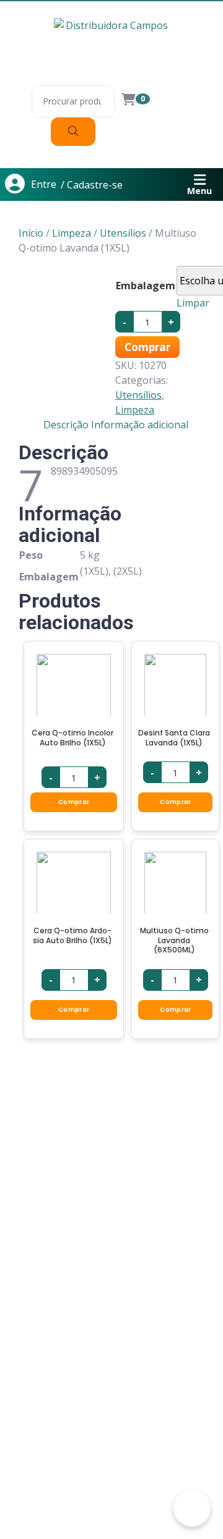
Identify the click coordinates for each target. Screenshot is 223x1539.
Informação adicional (139, 424)
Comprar (147, 347)
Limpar (193, 303)
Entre (43, 184)
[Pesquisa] (73, 131)
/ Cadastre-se (92, 185)
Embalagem (145, 285)
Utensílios (123, 233)
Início (31, 233)
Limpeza (71, 233)
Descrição (66, 424)
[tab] (66, 424)
